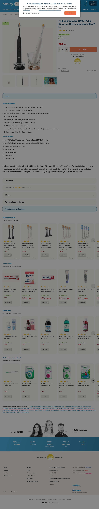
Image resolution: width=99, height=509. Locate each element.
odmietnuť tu (26, 10)
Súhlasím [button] (70, 13)
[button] (31, 13)
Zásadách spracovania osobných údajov (50, 10)
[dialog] (49, 8)
